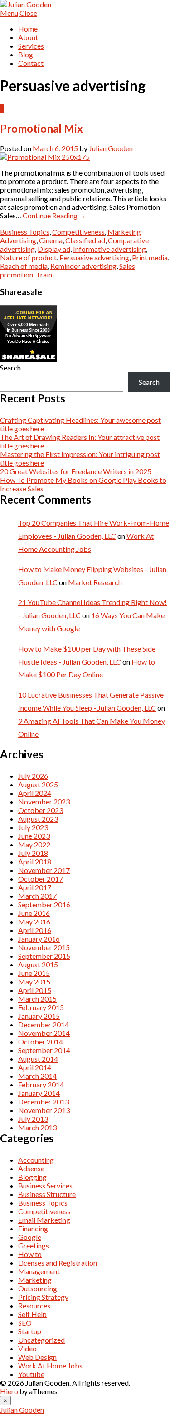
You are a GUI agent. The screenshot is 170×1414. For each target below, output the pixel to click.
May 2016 (34, 921)
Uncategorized (41, 1339)
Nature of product (28, 257)
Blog (25, 54)
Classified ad (85, 240)
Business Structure (47, 1194)
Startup (29, 1331)
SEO (25, 1322)
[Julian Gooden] (25, 4)
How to (30, 1254)
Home (28, 28)
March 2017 (37, 896)
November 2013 (44, 1110)
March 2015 (37, 998)
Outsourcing (37, 1288)
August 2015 (38, 964)
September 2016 (44, 904)
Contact (31, 63)
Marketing (124, 231)
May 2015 (34, 981)
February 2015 (41, 1007)
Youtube (31, 1374)
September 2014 (44, 1050)
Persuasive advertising (94, 257)
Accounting (36, 1159)
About (28, 37)
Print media (150, 257)
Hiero (9, 1391)
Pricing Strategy (43, 1297)
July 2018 (33, 853)
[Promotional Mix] (45, 156)
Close (28, 13)
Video (27, 1348)
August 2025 (38, 784)
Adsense (31, 1168)
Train (44, 274)
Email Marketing (44, 1219)
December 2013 (43, 1101)
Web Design (37, 1357)
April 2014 (34, 1067)
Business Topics (24, 231)
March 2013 (37, 1127)
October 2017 (40, 878)
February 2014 (41, 1084)
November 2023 (44, 801)
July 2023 (33, 827)
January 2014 (39, 1093)
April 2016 (34, 930)
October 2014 (40, 1041)
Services (31, 46)
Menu (9, 13)
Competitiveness (78, 231)
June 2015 (34, 973)
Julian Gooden (111, 148)
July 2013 (33, 1118)
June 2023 (34, 836)
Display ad (54, 249)
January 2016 (39, 938)
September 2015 (44, 956)
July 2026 (33, 776)
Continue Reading (54, 215)
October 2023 (40, 810)
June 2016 (34, 913)
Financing (33, 1228)
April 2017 (34, 887)
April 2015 (34, 990)
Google (29, 1237)
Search (10, 367)
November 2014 (44, 1033)
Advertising (18, 240)
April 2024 (34, 793)
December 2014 (43, 1024)
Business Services (45, 1185)
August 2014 (38, 1058)
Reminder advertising (83, 266)
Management (39, 1271)
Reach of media (24, 266)
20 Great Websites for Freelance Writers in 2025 (75, 471)
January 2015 (39, 1016)
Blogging (32, 1177)
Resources (34, 1305)
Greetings (33, 1245)
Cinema (51, 240)
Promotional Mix (41, 128)
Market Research (95, 582)
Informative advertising (109, 249)
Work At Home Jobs (50, 1365)
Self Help (32, 1314)
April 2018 (34, 861)
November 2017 (44, 870)
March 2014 (37, 1076)
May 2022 (34, 844)
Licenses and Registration (57, 1262)
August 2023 (38, 818)
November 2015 (44, 947)
